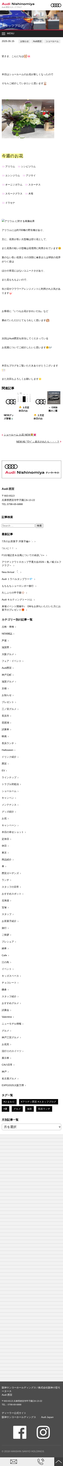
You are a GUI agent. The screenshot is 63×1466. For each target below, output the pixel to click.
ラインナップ (9, 777)
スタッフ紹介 (9, 996)
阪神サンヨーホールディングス (19, 1417)
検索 (39, 525)
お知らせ (24, 41)
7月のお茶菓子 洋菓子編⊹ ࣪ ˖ (17, 541)
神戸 (4, 1071)
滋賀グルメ (8, 681)
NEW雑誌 (7, 633)
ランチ (5, 880)
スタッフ (7, 914)
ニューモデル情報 (11, 1023)
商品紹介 (7, 859)
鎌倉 (4, 989)
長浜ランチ (8, 743)
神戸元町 (7, 674)
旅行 (4, 928)
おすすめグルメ (10, 1003)
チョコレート (9, 982)
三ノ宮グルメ (9, 709)
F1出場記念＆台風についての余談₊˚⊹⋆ (23, 555)
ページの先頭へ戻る (58, 1461)
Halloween (7, 750)
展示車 (5, 1058)
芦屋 (4, 640)
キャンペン (8, 797)
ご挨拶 (5, 934)
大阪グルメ (8, 654)
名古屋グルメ (9, 1078)
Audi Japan (47, 1417)
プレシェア (8, 941)
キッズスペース (10, 975)
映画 (4, 736)
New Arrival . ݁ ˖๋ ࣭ (10, 572)
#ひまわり (9, 1101)
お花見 (5, 1044)
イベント (7, 969)
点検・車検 (8, 626)
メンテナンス (9, 804)
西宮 (4, 763)
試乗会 (5, 1010)
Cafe (4, 955)
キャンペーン (9, 825)
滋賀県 (5, 647)
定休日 (5, 839)
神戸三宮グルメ (10, 1037)
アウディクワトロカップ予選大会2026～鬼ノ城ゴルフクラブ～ (31, 564)
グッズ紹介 (8, 811)
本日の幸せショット (13, 832)
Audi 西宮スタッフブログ (12, 7)
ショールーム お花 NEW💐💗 (20, 434)
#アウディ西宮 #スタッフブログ (38, 1101)
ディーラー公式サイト (14, 1413)
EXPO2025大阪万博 (13, 1085)
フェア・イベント (11, 661)
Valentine (7, 1016)
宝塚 (4, 907)
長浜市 (5, 715)
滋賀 (29, 1108)
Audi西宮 (37, 41)
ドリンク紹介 (9, 756)
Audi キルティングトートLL (17, 599)
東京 (4, 852)
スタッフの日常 (10, 886)
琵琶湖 (5, 722)
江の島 (5, 962)
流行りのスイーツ (11, 1051)
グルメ (5, 1030)
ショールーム (52, 41)
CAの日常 (7, 1064)
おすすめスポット (11, 893)
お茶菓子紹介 (9, 921)
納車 (4, 948)
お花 (4, 818)
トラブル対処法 (10, 784)
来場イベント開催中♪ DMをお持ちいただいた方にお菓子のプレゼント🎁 (31, 608)
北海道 (5, 900)
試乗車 (5, 729)
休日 (4, 845)
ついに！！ (8, 548)
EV (3, 770)
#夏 (5, 1108)
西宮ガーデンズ (10, 873)
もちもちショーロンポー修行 (18, 586)
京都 (4, 688)
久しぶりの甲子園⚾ (13, 592)
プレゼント (8, 702)
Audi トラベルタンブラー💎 (17, 579)
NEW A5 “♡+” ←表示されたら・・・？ (37, 441)
